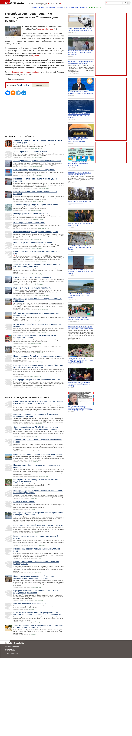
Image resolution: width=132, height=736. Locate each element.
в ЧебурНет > (95, 7)
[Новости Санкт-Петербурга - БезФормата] (12, 2)
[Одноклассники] (13, 92)
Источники (50, 7)
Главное (33, 7)
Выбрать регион (10, 651)
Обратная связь (10, 649)
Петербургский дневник (21, 72)
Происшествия (71, 7)
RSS (18, 653)
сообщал (35, 72)
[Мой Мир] (23, 92)
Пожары (83, 7)
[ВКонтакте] (7, 92)
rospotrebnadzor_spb (45, 29)
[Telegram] (18, 92)
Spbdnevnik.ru (23, 85)
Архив (41, 7)
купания (35, 56)
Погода (60, 7)
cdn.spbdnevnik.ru (14, 37)
